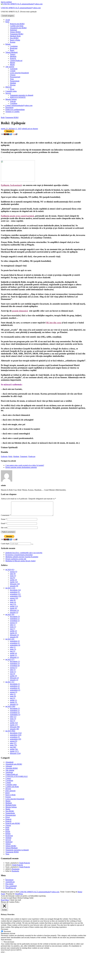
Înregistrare (9, 107)
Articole (13, 101)
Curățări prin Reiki (16, 26)
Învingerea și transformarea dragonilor (19, 555)
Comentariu (6, 515)
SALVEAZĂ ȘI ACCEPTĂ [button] (11, 950)
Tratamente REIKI (16, 34)
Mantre (12, 63)
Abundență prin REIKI (18, 28)
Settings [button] (26, 898)
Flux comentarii (11, 886)
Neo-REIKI (14, 38)
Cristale (12, 71)
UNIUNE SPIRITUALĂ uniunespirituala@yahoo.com (21, 8)
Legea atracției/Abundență (19, 73)
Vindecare (31, 456)
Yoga (12, 79)
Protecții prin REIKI (17, 24)
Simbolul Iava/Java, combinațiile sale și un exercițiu (23, 553)
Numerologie (14, 81)
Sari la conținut (6, 2)
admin (24, 129)
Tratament (23, 456)
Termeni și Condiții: (12, 112)
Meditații (13, 56)
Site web (4, 528)
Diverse (13, 85)
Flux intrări (9, 884)
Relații (7, 831)
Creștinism (14, 46)
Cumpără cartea (11, 91)
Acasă (7, 20)
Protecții (13, 58)
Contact (8, 778)
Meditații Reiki (15, 36)
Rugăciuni (13, 48)
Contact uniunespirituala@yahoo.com (18, 105)
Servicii (8, 93)
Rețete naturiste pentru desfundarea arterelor (21, 467)
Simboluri (13, 30)
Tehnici (12, 54)
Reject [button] (15, 898)
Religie (8, 44)
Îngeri (12, 50)
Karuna (12, 42)
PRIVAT (8, 87)
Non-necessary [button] (6, 939)
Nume (4, 519)
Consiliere (13, 103)
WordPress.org (10, 888)
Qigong (12, 75)
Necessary (7, 931)
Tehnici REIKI (15, 32)
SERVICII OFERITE (18, 97)
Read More (5, 900)
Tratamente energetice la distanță (21, 95)
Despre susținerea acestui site (15, 559)
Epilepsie (4, 456)
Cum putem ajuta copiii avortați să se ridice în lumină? (24, 465)
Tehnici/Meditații (11, 52)
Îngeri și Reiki (15, 40)
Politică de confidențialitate (15, 110)
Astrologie (13, 69)
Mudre (12, 65)
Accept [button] (3, 898)
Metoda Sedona (11, 99)
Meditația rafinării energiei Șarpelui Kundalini (21, 557)
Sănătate (13, 83)
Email (3, 523)
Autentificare (10, 882)
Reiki (7, 22)
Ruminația (15, 869)
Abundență (9, 762)
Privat (12, 89)
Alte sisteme (9, 67)
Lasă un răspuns (32, 129)
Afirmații (8, 766)
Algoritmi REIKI (11, 768)
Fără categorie (10, 791)
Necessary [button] (4, 929)
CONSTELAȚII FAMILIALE (16, 776)
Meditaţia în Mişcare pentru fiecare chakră (20, 561)
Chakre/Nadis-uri (16, 60)
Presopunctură (15, 77)
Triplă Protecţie (24, 863)
